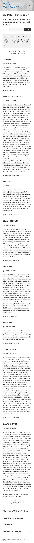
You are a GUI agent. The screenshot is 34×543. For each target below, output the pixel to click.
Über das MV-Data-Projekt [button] (15, 511)
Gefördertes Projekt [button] (12, 531)
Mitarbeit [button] (7, 524)
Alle (5, 37)
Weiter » (21, 51)
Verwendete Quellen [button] (13, 518)
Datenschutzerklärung (8, 539)
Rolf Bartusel (11, 5)
